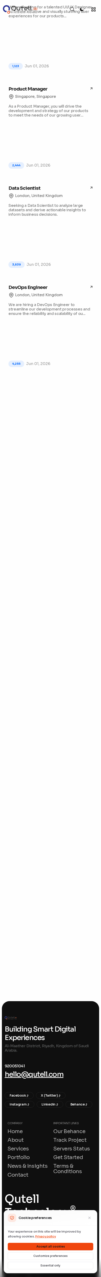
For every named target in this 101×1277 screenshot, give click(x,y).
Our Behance (69, 1131)
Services (18, 1149)
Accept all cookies (50, 1246)
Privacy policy (45, 1236)
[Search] (72, 9)
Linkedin (49, 1104)
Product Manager (27, 89)
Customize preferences (50, 1256)
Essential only (50, 1265)
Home (15, 1131)
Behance (77, 1104)
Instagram (18, 1104)
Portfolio (19, 1157)
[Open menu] (93, 9)
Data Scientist (24, 188)
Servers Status (71, 1149)
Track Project (69, 1140)
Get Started (68, 1157)
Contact (18, 1175)
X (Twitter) (49, 1095)
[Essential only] (89, 1218)
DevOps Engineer (27, 287)
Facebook (18, 1095)
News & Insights (27, 1166)
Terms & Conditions (67, 1168)
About (16, 1140)
